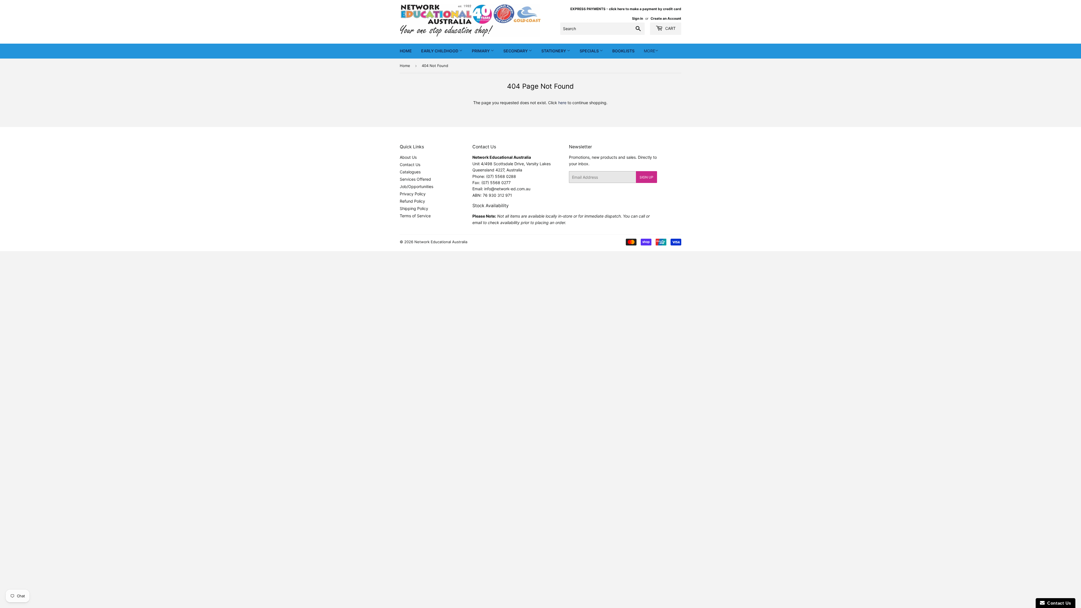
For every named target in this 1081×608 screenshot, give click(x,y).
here (562, 102)
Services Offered (415, 179)
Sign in (637, 18)
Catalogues (410, 171)
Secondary (516, 50)
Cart (670, 28)
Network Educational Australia (440, 242)
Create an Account (666, 18)
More (649, 50)
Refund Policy (412, 201)
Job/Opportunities (416, 186)
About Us (408, 157)
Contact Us (410, 164)
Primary (481, 50)
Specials (590, 50)
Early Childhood (440, 50)
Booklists (623, 50)
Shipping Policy (414, 208)
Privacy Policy (413, 193)
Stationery (554, 50)
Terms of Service (415, 215)
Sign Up (646, 177)
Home (406, 50)
